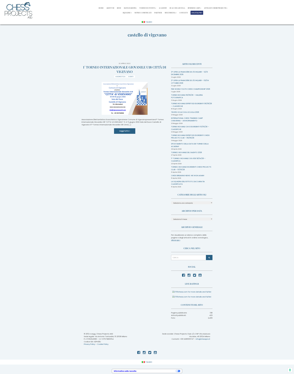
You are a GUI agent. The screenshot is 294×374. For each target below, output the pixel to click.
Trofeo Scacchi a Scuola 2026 (185, 112)
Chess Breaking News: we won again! (187, 175)
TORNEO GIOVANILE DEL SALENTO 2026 (186, 152)
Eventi (131, 77)
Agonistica (120, 77)
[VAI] (209, 257)
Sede (119, 8)
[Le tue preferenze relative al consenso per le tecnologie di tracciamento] (290, 370)
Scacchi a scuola (177, 8)
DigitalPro (196, 13)
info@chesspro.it (203, 339)
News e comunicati (142, 13)
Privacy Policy (89, 344)
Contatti (183, 13)
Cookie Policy (102, 344)
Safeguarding (130, 8)
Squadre (126, 13)
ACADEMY (163, 8)
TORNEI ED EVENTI (147, 8)
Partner (158, 13)
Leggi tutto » (124, 131)
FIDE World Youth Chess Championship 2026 (190, 89)
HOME (101, 8)
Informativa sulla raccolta (125, 371)
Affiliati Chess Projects (215, 8)
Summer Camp (194, 8)
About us (110, 8)
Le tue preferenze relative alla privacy (157, 371)
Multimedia (170, 13)
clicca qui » (175, 240)
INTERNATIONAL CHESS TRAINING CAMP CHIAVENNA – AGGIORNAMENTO (187, 119)
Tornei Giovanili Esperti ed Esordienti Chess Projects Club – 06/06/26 (190, 136)
